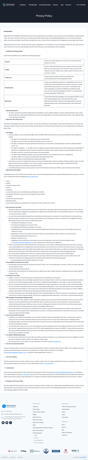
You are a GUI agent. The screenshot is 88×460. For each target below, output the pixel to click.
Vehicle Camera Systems (39, 412)
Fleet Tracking (36, 409)
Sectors (63, 412)
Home (63, 424)
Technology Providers (45, 4)
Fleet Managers (33, 4)
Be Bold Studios (83, 457)
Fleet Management (37, 433)
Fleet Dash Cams (37, 417)
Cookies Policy (12, 457)
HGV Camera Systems (38, 430)
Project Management (39, 442)
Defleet (35, 435)
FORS (34, 425)
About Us (64, 427)
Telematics (35, 406)
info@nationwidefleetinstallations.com (23, 242)
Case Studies (65, 417)
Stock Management (38, 440)
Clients (63, 414)
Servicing (36, 438)
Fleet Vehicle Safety (37, 419)
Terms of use (20, 457)
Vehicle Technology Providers (69, 406)
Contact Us (68, 4)
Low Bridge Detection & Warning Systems (43, 427)
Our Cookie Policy (33, 176)
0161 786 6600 (25, 374)
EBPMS (34, 414)
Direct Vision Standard (38, 422)
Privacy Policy (5, 457)
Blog (62, 4)
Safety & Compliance (67, 432)
